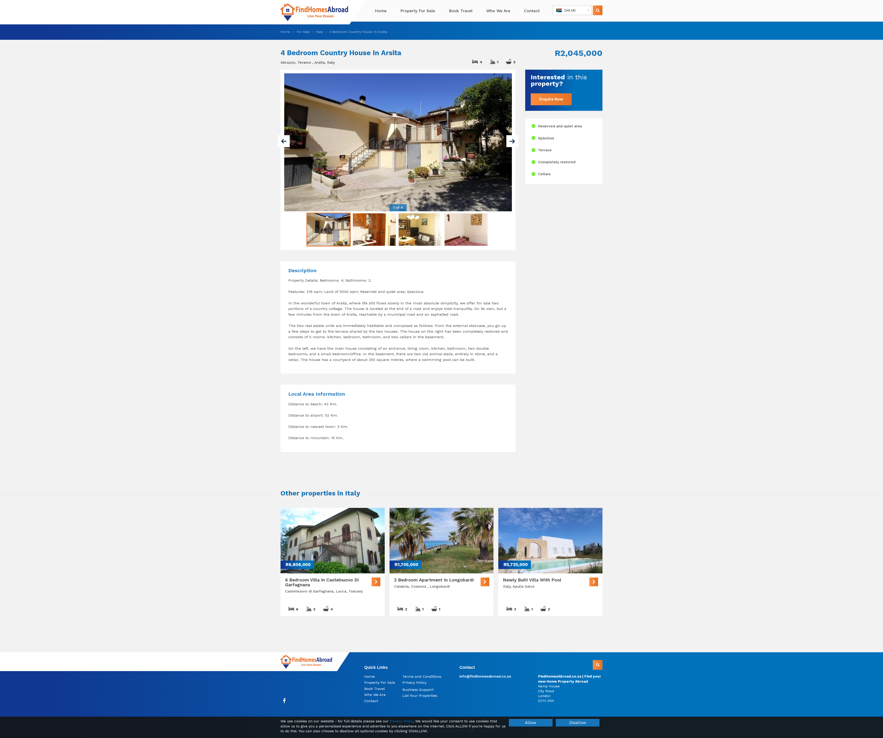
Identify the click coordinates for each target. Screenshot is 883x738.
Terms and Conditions (421, 676)
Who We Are (498, 11)
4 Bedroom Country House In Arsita (358, 32)
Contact (532, 11)
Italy (319, 32)
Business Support (418, 689)
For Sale (303, 32)
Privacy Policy (414, 682)
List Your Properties (419, 695)
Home (381, 11)
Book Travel (461, 11)
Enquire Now (551, 99)
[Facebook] (284, 700)
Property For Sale (417, 11)
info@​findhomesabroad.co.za (485, 676)
